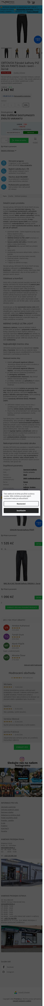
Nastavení (21, 504)
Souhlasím (21, 510)
